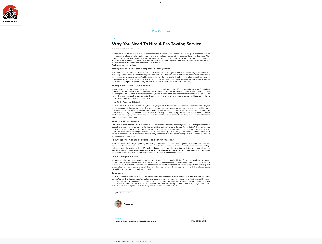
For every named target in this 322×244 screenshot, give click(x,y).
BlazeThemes (148, 241)
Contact (161, 2)
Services (114, 38)
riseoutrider (117, 48)
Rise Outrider (161, 31)
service (122, 193)
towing (130, 193)
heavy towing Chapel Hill (130, 65)
